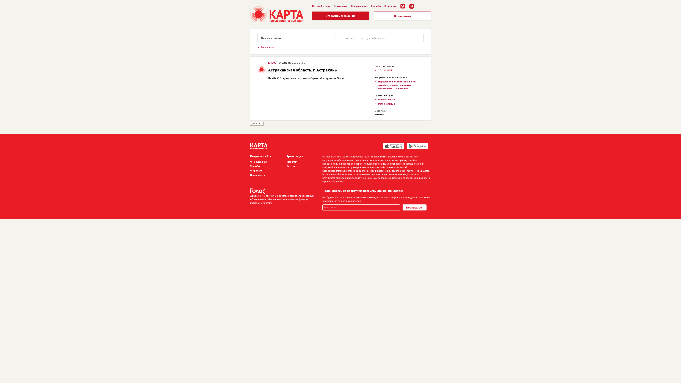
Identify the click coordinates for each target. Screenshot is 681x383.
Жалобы (376, 6)
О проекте (390, 6)
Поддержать (402, 16)
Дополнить (256, 123)
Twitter (290, 166)
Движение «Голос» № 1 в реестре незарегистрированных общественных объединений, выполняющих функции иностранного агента (282, 199)
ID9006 (272, 62)
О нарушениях (359, 6)
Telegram (291, 161)
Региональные (386, 103)
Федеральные (386, 99)
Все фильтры (268, 47)
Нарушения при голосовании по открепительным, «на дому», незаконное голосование (397, 85)
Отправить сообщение (340, 16)
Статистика (340, 6)
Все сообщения (321, 6)
